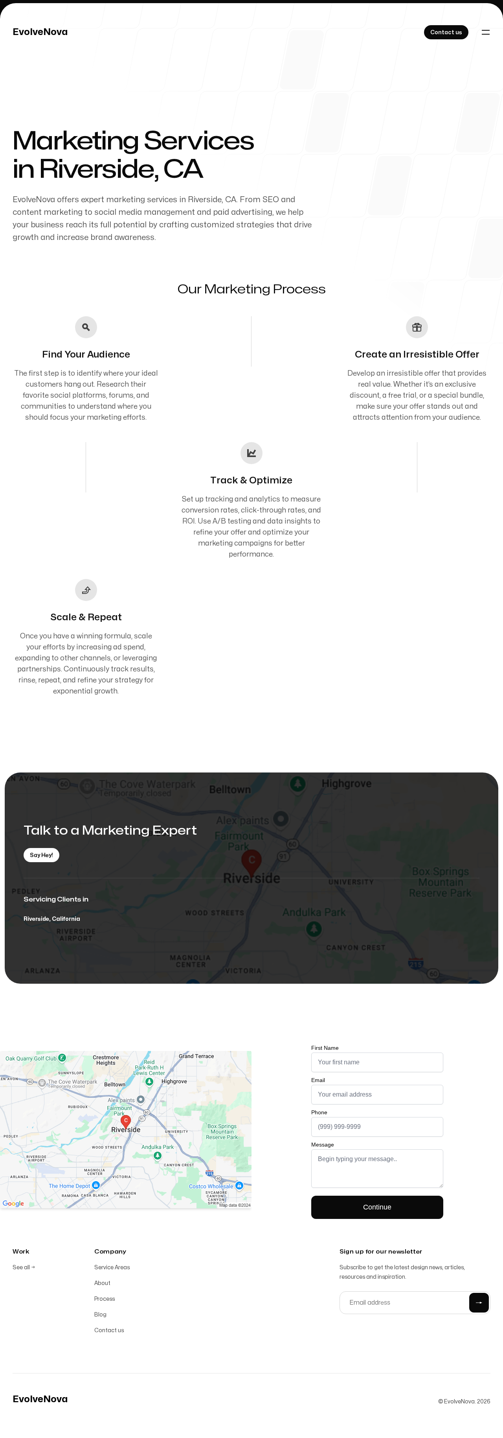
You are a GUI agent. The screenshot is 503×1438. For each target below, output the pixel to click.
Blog (100, 1314)
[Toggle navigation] (485, 32)
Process (104, 1299)
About (102, 1283)
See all (24, 1267)
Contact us (109, 1330)
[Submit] (479, 1303)
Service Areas (112, 1267)
